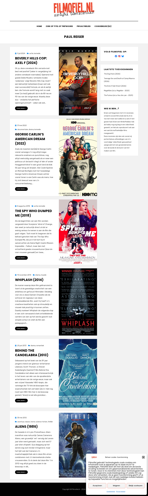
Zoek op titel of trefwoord (59, 26)
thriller (50, 422)
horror (33, 422)
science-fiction (41, 422)
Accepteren (97, 486)
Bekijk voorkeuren (135, 486)
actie (31, 53)
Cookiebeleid (111, 491)
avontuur (20, 422)
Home (39, 26)
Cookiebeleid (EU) (102, 26)
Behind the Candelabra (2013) (31, 352)
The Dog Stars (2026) (112, 74)
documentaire (22, 129)
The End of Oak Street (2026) (115, 86)
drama (31, 129)
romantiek (40, 346)
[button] (143, 457)
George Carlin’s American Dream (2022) (30, 139)
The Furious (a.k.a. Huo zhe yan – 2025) (118, 95)
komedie (37, 53)
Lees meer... (21, 108)
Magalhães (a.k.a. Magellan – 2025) (117, 91)
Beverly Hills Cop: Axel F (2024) (31, 60)
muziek (43, 275)
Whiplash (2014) (29, 280)
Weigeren (116, 486)
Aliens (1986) (26, 426)
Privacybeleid (120, 491)
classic (27, 422)
